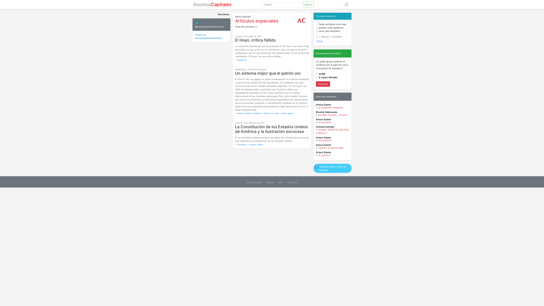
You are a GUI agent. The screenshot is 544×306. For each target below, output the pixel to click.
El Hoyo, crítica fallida (255, 40)
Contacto (292, 182)
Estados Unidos (256, 145)
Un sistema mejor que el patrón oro (268, 73)
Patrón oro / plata (271, 113)
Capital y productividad (330, 147)
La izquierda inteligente (330, 107)
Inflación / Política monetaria (249, 113)
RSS (280, 182)
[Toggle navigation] (347, 4)
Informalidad (324, 140)
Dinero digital (287, 113)
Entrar (319, 41)
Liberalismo (242, 60)
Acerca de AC (254, 182)
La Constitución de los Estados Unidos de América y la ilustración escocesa (271, 129)
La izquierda (324, 122)
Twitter (270, 182)
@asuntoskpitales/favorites (209, 26)
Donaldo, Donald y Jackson (333, 114)
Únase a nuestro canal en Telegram (332, 168)
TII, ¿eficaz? (324, 155)
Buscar (308, 4)
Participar (323, 84)
